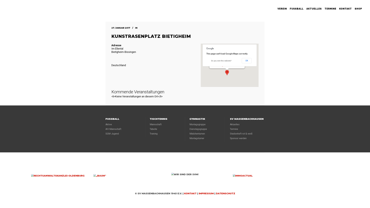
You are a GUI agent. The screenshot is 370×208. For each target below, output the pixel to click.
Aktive (109, 124)
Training (154, 133)
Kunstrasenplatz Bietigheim (151, 36)
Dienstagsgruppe (198, 129)
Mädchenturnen (197, 133)
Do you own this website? (221, 61)
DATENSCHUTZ (225, 193)
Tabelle (153, 129)
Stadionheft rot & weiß (241, 133)
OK (246, 61)
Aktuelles (234, 124)
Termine (234, 129)
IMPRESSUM (206, 193)
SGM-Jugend (112, 133)
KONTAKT (190, 193)
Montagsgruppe (197, 124)
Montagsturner (196, 138)
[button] (227, 72)
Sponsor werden (238, 138)
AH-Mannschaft (113, 129)
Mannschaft (156, 124)
